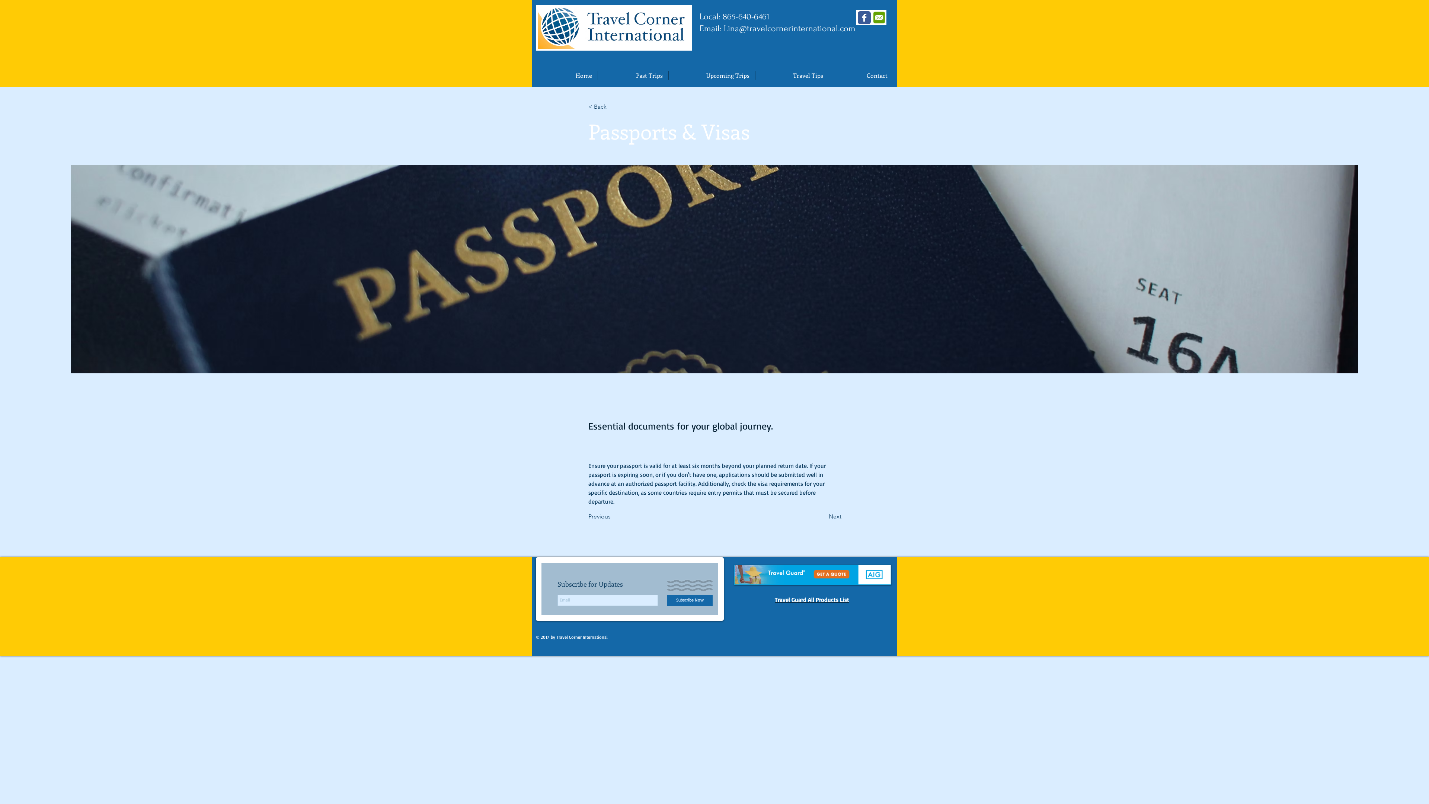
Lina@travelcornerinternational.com (790, 28)
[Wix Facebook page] (864, 17)
